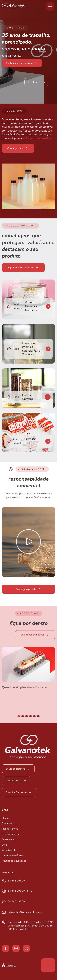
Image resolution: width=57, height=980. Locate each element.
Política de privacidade (14, 861)
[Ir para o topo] (48, 965)
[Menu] (50, 6)
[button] (44, 81)
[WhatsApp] (26, 948)
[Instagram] (16, 948)
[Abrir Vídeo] (28, 542)
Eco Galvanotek (10, 834)
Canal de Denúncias (12, 855)
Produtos (7, 823)
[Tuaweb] (9, 965)
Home (5, 818)
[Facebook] (5, 948)
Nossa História (10, 828)
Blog (4, 845)
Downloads (8, 839)
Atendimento (9, 850)
